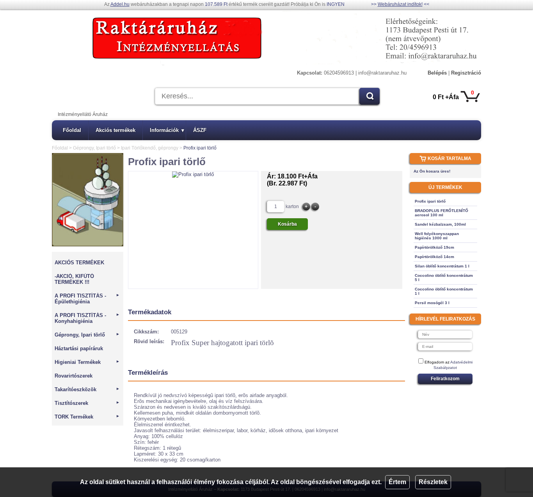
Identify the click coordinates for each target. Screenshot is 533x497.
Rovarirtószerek (73, 376)
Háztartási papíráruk (79, 348)
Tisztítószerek (87, 403)
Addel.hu (120, 4)
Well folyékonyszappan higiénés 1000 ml (437, 236)
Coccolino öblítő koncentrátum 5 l (444, 277)
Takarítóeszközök (87, 389)
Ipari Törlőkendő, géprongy (149, 148)
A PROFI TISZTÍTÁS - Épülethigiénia (87, 299)
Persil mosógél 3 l (432, 303)
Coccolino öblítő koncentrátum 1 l (444, 291)
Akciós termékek (115, 130)
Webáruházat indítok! (400, 4)
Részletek (433, 482)
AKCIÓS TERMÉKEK (79, 262)
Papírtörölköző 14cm (434, 257)
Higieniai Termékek (87, 362)
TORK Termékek (87, 417)
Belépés (437, 73)
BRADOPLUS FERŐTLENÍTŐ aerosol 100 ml (441, 212)
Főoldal (72, 130)
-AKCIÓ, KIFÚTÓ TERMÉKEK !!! (74, 279)
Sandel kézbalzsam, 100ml (440, 224)
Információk (167, 130)
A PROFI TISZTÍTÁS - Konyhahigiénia (87, 318)
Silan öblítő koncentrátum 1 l (442, 266)
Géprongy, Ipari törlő (94, 148)
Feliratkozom (445, 378)
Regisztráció (466, 73)
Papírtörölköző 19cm (434, 247)
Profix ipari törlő (430, 201)
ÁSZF (199, 130)
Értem (397, 482)
